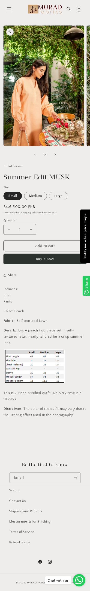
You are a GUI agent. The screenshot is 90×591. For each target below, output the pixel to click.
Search (14, 490)
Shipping (26, 213)
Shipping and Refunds (25, 511)
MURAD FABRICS (37, 582)
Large (58, 196)
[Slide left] (35, 155)
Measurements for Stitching (30, 521)
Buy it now (45, 259)
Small (12, 196)
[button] (9, 9)
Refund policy (19, 542)
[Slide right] (55, 155)
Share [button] (12, 275)
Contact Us (17, 501)
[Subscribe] (75, 477)
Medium (35, 196)
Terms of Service (21, 532)
